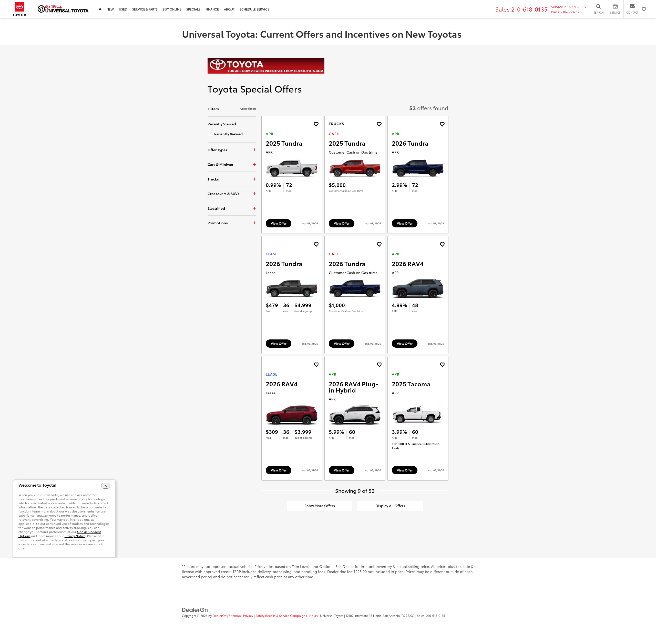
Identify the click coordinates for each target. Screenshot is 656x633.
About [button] (229, 9)
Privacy (248, 615)
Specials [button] (193, 9)
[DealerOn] (195, 609)
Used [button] (123, 9)
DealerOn (220, 615)
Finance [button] (212, 9)
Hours (313, 615)
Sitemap (235, 615)
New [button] (110, 9)
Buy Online (172, 9)
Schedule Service (254, 9)
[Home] (100, 9)
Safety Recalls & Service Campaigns (281, 615)
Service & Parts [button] (145, 9)
